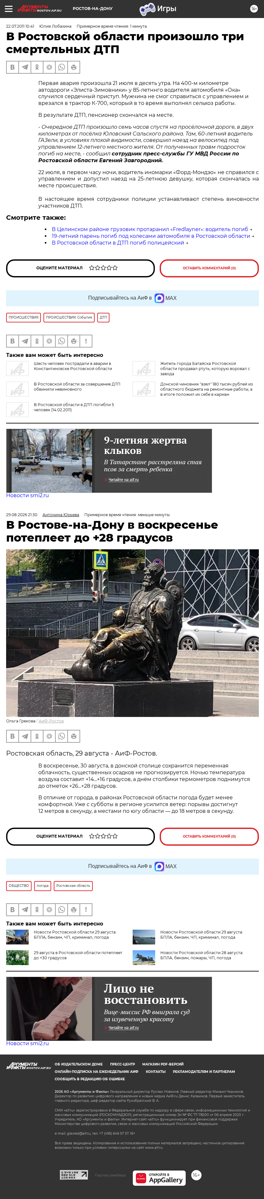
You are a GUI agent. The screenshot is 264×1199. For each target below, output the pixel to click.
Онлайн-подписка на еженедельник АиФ (96, 1072)
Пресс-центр (122, 1064)
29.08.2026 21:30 (21, 514)
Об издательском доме (79, 1064)
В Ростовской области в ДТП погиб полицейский (118, 243)
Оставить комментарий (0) (209, 268)
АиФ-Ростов (51, 721)
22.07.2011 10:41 (20, 26)
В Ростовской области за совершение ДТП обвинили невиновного (77, 387)
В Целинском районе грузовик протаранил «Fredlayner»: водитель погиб (150, 229)
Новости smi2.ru (27, 495)
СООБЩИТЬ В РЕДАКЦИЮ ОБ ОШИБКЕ (90, 1079)
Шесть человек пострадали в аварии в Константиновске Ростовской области (73, 366)
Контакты (155, 1072)
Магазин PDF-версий (163, 1064)
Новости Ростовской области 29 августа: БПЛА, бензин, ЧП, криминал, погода (75, 935)
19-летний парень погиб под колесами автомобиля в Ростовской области (151, 236)
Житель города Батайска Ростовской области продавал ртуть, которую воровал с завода (205, 368)
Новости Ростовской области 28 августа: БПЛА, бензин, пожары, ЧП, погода (201, 955)
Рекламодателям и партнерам (204, 1072)
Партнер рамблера (110, 1175)
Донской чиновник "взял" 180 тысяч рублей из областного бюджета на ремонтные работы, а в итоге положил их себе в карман (206, 389)
